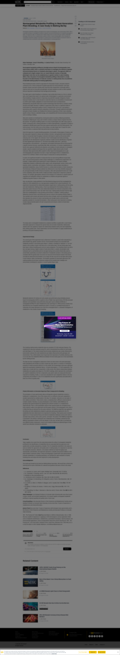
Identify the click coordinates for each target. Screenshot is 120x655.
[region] (60, 652)
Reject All (93, 652)
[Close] (118, 652)
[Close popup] (74, 318)
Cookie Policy (54, 653)
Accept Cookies (101, 652)
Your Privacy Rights (83, 652)
